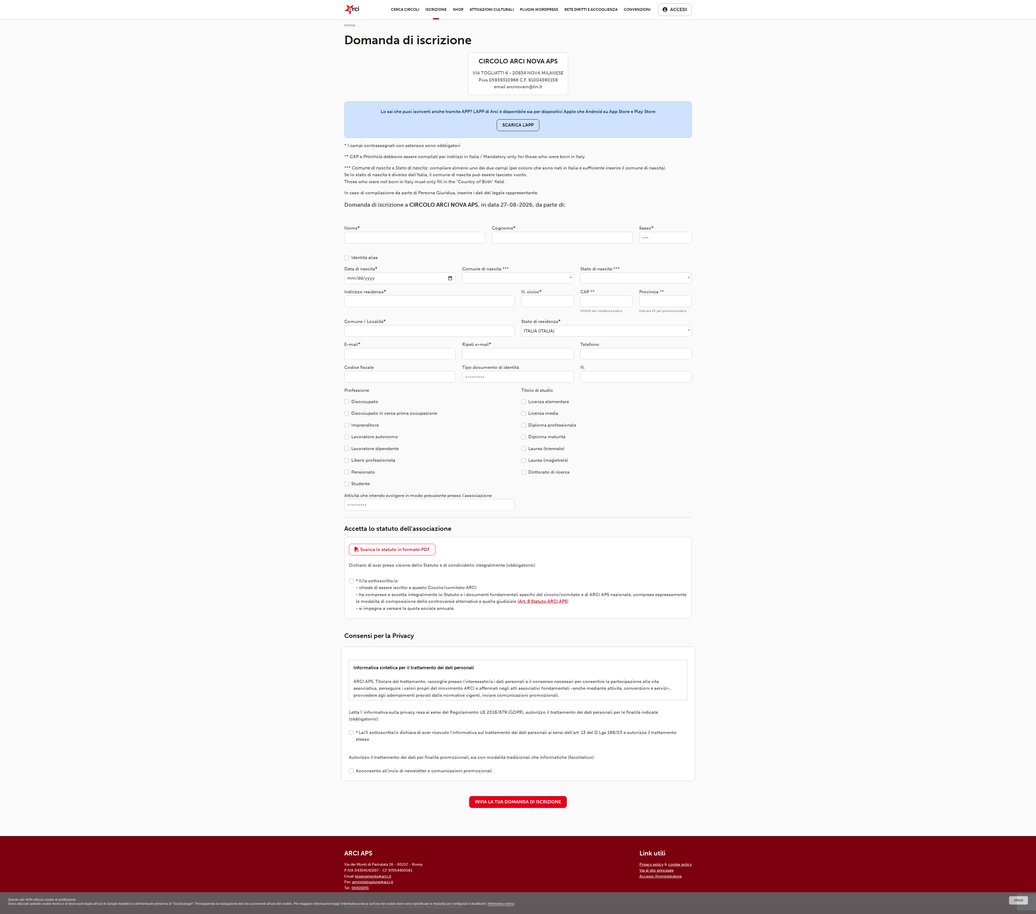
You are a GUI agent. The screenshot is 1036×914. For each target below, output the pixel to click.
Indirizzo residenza (364, 291)
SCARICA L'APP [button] (518, 125)
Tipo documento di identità (490, 367)
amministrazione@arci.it (372, 881)
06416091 (360, 887)
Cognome (502, 228)
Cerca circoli (405, 9)
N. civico (530, 291)
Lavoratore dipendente (375, 448)
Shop (458, 9)
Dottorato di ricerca (549, 472)
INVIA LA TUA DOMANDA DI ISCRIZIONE (518, 801)
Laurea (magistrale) (548, 460)
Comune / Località (363, 321)
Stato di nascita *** (600, 268)
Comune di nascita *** (485, 268)
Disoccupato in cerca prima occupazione (394, 413)
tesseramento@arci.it (373, 876)
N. (582, 367)
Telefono (589, 344)
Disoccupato (364, 401)
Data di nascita (359, 268)
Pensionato (363, 472)
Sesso (645, 228)
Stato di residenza (539, 321)
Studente (360, 483)
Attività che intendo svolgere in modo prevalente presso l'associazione (418, 495)
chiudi (1018, 900)
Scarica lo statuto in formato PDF (394, 549)
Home (349, 25)
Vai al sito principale (656, 870)
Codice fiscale (359, 367)
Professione (356, 390)
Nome (350, 228)
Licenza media (543, 413)
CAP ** (587, 291)
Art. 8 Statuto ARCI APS (543, 601)
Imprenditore (365, 425)
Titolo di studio (537, 390)
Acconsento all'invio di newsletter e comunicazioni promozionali (424, 770)
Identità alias (364, 257)
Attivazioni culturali (492, 9)
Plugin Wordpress (539, 9)
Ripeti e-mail (475, 344)
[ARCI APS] (351, 9)
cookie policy (680, 864)
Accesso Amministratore (660, 876)
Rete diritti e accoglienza (591, 9)
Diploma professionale (552, 425)
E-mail (351, 344)
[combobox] (518, 278)
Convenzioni (637, 9)
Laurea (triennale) (546, 448)
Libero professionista (373, 460)
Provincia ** (651, 291)
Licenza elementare (548, 401)
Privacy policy (651, 864)
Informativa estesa (501, 904)
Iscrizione (436, 9)
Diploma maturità (546, 436)
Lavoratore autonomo (374, 436)
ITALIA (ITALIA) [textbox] (539, 331)
